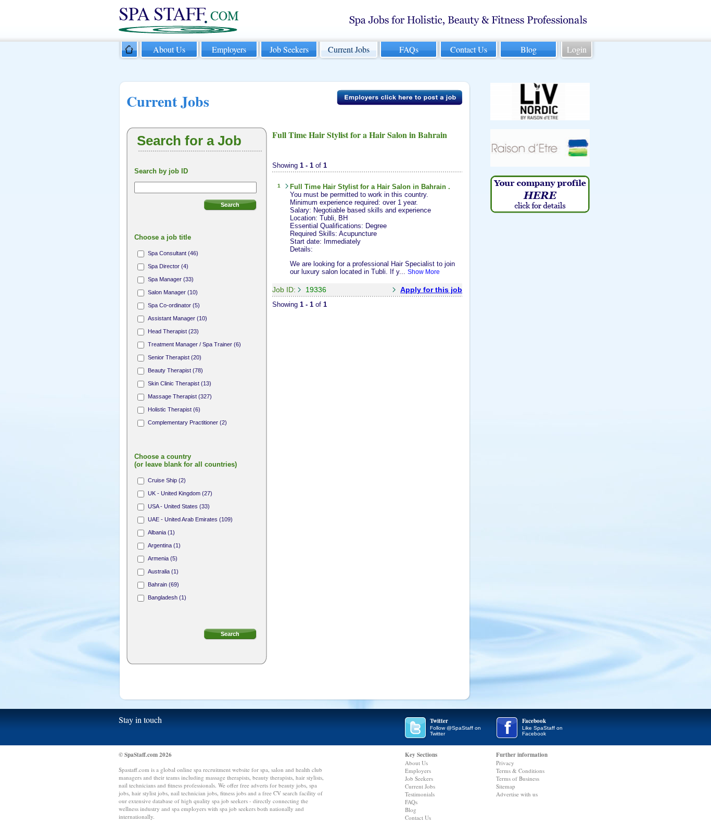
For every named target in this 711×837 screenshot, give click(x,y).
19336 (316, 289)
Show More (424, 272)
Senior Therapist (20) (174, 357)
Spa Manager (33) (171, 279)
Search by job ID (161, 171)
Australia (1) (163, 571)
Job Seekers (289, 49)
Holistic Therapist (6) (174, 409)
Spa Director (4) (168, 266)
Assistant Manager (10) (177, 318)
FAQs (408, 49)
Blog (528, 49)
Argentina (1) (164, 545)
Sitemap (505, 786)
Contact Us (468, 49)
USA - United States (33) (179, 506)
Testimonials (420, 794)
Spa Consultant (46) (173, 253)
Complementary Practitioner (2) (187, 422)
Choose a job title (162, 237)
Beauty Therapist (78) (175, 370)
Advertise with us (517, 794)
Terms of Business (517, 778)
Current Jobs (349, 49)
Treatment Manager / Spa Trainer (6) (194, 344)
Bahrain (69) (163, 584)
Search (230, 205)
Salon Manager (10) (173, 292)
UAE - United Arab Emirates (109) (190, 519)
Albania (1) (161, 532)
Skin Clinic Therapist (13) (179, 383)
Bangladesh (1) (167, 597)
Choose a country (185, 460)
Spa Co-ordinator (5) (174, 305)
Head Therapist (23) (173, 331)
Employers (229, 49)
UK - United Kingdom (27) (180, 493)
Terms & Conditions (520, 770)
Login (577, 49)
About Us (169, 49)
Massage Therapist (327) (180, 396)
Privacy (505, 763)
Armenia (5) (162, 558)
